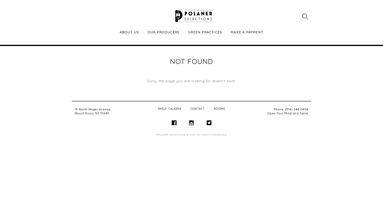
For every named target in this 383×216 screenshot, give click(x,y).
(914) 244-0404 (296, 109)
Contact (197, 109)
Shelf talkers (170, 109)
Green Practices (205, 32)
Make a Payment (247, 32)
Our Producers (164, 32)
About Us (129, 32)
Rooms (219, 109)
